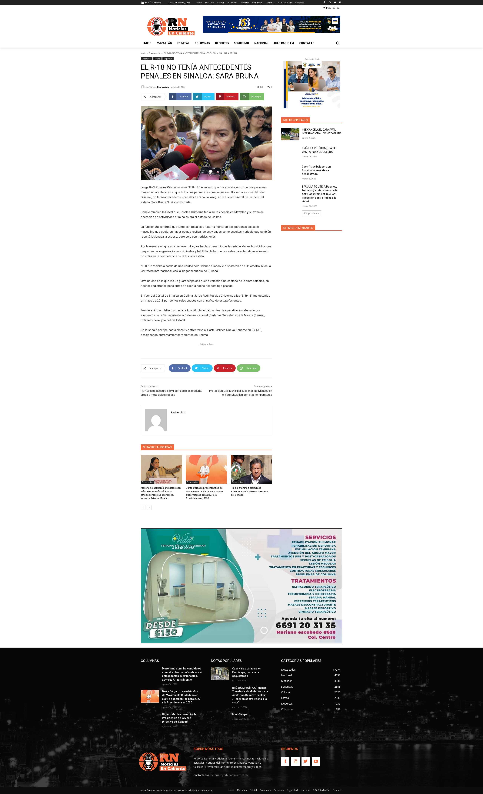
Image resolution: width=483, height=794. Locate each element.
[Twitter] (335, 3)
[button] (337, 43)
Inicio (143, 53)
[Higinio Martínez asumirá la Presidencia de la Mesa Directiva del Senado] (251, 469)
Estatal (157, 58)
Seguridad (168, 58)
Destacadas (155, 53)
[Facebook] (324, 3)
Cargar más (310, 213)
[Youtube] (340, 3)
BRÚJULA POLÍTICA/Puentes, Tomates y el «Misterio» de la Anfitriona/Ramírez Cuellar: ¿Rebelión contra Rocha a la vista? (320, 194)
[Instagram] (330, 3)
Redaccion (163, 86)
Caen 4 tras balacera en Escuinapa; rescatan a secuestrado (316, 170)
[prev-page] (143, 507)
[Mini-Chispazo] (220, 719)
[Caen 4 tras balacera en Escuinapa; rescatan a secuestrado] (290, 171)
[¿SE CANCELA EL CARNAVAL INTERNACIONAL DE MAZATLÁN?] (290, 134)
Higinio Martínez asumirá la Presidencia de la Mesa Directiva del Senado (249, 491)
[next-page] (149, 507)
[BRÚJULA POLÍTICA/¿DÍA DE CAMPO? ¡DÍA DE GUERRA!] (290, 152)
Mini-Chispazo (241, 714)
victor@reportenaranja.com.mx (229, 775)
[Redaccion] (143, 87)
